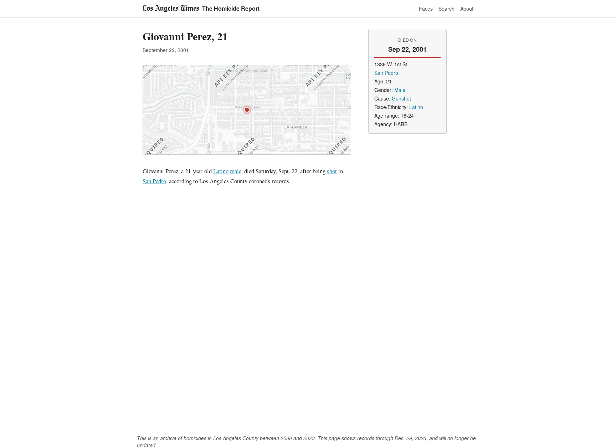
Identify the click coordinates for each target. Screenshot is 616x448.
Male (399, 89)
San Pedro (154, 181)
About (466, 8)
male (235, 171)
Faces (426, 8)
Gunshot (401, 98)
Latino (221, 171)
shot (332, 171)
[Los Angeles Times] (171, 8)
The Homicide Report (231, 8)
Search (446, 8)
